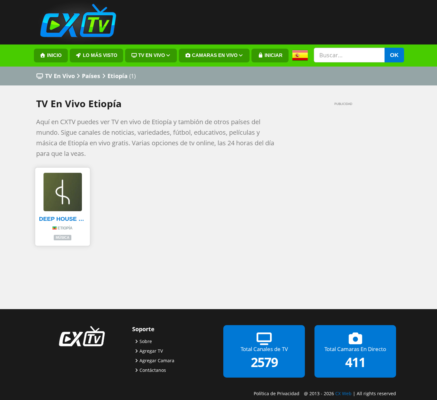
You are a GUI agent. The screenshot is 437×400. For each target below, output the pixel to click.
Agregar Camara (156, 360)
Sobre (145, 341)
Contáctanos (152, 370)
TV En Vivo (60, 76)
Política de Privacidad (276, 393)
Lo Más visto (99, 55)
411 (355, 362)
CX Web (343, 393)
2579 (264, 362)
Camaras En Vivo (214, 55)
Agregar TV (151, 351)
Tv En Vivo (151, 55)
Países (91, 76)
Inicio (54, 55)
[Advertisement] (334, 205)
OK (394, 55)
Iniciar (272, 55)
